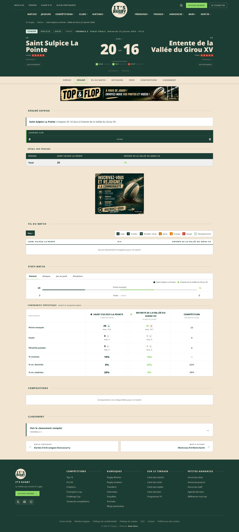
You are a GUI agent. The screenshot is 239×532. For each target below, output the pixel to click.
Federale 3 (82, 31)
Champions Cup (74, 491)
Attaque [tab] (46, 276)
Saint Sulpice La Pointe (52, 46)
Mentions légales (82, 521)
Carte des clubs (154, 482)
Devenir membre (196, 5)
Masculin (19, 5)
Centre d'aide (65, 521)
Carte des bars (154, 491)
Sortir (206, 14)
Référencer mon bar (197, 496)
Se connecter (218, 5)
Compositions (148, 80)
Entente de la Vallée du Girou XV (182, 46)
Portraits (111, 501)
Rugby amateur (114, 482)
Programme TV (154, 496)
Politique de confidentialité (105, 521)
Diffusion (117, 80)
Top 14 (69, 477)
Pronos (159, 14)
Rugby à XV (46, 5)
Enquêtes (111, 496)
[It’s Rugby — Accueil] (20, 474)
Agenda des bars (196, 491)
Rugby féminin (114, 477)
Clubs (83, 14)
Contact (151, 521)
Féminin (33, 5)
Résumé (81, 80)
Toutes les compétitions (77, 501)
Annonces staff (195, 486)
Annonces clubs (195, 477)
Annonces (176, 14)
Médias (67, 80)
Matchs (32, 14)
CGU (142, 521)
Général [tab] (33, 276)
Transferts (112, 486)
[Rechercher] (181, 5)
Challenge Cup (73, 496)
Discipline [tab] (78, 276)
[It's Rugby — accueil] (119, 10)
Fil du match (98, 80)
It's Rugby (30, 22)
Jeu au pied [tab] (61, 276)
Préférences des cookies (169, 521)
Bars (192, 14)
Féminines (142, 14)
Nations (98, 14)
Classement (169, 80)
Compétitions (64, 14)
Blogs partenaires (66, 5)
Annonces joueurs (196, 482)
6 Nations (71, 486)
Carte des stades (155, 486)
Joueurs (46, 14)
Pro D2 (69, 482)
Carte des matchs (155, 477)
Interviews (112, 491)
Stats (132, 80)
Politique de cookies (129, 521)
